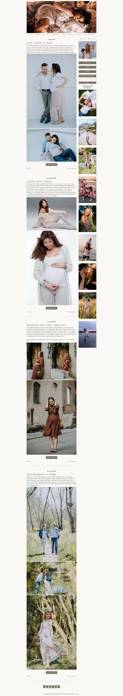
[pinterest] (85, 38)
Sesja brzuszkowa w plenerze (41, 474)
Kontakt (87, 71)
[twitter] (88, 38)
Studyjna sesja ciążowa (39, 181)
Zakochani (38, 34)
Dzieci (47, 34)
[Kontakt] (91, 38)
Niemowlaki (55, 34)
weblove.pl (76, 694)
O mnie (87, 67)
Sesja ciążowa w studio (40, 43)
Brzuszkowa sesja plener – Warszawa (46, 325)
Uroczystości (89, 34)
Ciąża (64, 34)
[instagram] (81, 38)
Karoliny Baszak (65, 339)
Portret (79, 34)
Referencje (87, 62)
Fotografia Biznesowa (87, 76)
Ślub (30, 34)
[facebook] (83, 38)
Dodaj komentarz (72, 168)
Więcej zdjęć (52, 165)
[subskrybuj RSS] (93, 38)
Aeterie (28, 341)
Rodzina (71, 34)
